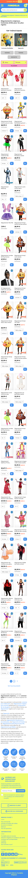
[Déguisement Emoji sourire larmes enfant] (20, 211)
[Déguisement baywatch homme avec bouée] (20, 77)
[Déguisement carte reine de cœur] (7, 381)
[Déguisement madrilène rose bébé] (7, 518)
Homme (7, 53)
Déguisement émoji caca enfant (19, 429)
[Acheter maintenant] (12, 98)
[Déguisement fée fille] (7, 211)
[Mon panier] (25, 5)
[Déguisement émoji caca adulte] (20, 244)
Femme (21, 53)
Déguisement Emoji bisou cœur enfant (6, 321)
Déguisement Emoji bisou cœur (6, 357)
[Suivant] (17, 681)
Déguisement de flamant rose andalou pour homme (7, 497)
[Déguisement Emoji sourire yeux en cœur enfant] (7, 110)
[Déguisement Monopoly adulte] (20, 143)
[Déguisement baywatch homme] (7, 77)
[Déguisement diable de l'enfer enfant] (20, 551)
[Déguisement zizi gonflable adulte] (20, 381)
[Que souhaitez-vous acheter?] (2, 5)
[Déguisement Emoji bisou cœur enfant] (7, 310)
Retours (3, 827)
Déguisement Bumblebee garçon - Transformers (20, 122)
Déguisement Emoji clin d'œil (19, 321)
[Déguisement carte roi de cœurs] (20, 176)
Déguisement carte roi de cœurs (19, 187)
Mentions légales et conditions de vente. (13, 837)
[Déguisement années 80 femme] (7, 620)
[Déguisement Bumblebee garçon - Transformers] (20, 110)
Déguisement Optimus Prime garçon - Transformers (5, 462)
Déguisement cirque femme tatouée (20, 497)
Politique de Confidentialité (9, 839)
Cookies (3, 841)
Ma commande (5, 821)
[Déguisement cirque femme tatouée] (20, 486)
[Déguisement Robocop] (7, 176)
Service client (15, 805)
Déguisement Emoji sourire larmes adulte (20, 357)
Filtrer (6, 62)
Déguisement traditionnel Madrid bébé (20, 631)
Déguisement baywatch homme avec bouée (19, 89)
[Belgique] (2, 854)
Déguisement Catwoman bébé (5, 664)
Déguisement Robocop (5, 187)
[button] (26, 43)
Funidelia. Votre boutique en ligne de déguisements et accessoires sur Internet (14, 5)
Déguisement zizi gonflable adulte (19, 393)
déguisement (5, 709)
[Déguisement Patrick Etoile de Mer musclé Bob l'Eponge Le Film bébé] (20, 518)
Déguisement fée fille (7, 222)
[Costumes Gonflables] (7, 40)
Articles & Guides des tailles (9, 823)
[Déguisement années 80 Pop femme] (7, 244)
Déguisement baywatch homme (6, 89)
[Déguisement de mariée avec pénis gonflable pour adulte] (7, 551)
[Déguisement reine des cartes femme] (20, 653)
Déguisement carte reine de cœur (6, 393)
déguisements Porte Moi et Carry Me (13, 723)
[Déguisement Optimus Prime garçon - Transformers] (7, 450)
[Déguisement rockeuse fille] (7, 143)
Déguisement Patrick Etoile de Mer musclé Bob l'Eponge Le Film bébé (20, 530)
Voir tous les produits (14, 686)
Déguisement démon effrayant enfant (7, 599)
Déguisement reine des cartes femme (19, 664)
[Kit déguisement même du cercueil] (7, 277)
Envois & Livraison (6, 825)
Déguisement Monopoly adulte (19, 154)
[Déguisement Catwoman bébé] (7, 653)
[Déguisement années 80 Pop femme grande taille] (7, 417)
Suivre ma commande (15, 811)
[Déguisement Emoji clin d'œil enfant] (20, 277)
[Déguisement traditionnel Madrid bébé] (20, 620)
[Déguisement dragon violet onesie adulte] (20, 450)
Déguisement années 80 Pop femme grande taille (7, 429)
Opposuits (21, 48)
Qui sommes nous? (7, 844)
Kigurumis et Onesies (18, 722)
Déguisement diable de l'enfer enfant (20, 563)
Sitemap (3, 843)
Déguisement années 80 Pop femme (7, 256)
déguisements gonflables (8, 727)
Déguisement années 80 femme (7, 631)
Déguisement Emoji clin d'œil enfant (19, 288)
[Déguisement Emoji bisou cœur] (7, 345)
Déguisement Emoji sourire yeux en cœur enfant (7, 122)
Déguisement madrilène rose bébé (7, 530)
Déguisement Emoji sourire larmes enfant (20, 223)
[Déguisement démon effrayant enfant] (7, 587)
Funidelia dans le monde (8, 836)
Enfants (14, 57)
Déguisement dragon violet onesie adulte (20, 462)
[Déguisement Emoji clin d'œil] (20, 310)
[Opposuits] (20, 40)
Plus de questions (6, 828)
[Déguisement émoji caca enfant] (20, 417)
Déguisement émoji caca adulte (19, 256)
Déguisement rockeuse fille (5, 154)
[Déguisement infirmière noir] (20, 587)
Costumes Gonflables (7, 48)
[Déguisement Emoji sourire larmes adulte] (20, 345)
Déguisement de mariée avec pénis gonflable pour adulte (7, 563)
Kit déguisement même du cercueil (6, 288)
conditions (9, 796)
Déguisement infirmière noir (18, 599)
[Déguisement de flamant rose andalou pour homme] (7, 486)
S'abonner (20, 791)
